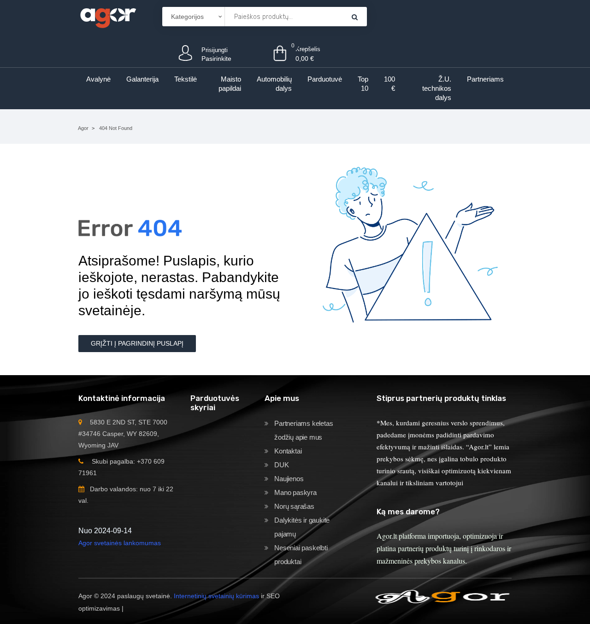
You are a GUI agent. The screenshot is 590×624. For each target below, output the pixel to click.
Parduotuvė (324, 79)
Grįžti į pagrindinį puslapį (137, 343)
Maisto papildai (229, 83)
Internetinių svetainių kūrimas (216, 596)
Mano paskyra (295, 492)
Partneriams (485, 79)
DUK (281, 465)
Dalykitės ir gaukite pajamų (302, 527)
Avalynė (98, 79)
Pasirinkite (216, 58)
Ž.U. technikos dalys (436, 88)
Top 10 (363, 83)
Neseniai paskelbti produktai (300, 554)
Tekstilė (185, 79)
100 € (389, 83)
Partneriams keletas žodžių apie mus (303, 430)
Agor (83, 128)
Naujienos (288, 479)
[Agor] (107, 16)
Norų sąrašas (294, 506)
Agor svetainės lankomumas (119, 543)
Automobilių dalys (274, 83)
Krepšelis (307, 49)
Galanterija (142, 79)
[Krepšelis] (355, 17)
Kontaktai (287, 451)
